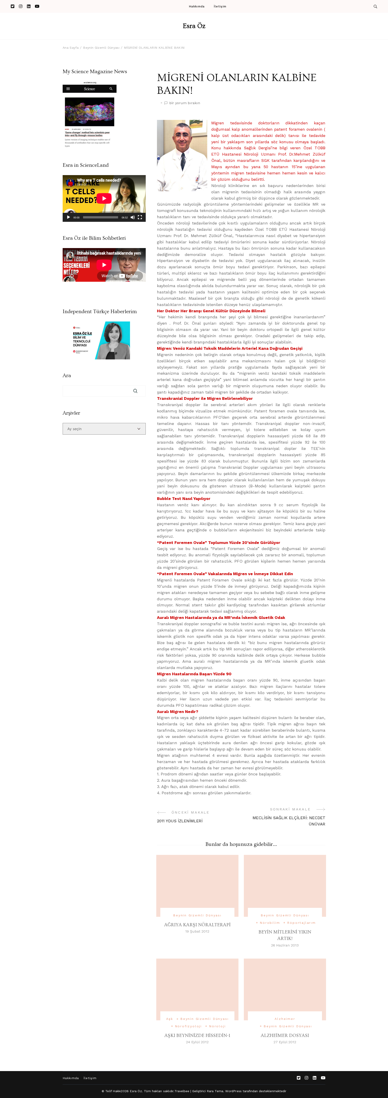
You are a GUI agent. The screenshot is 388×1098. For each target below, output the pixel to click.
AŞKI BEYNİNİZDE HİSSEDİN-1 (197, 1035)
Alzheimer (285, 1019)
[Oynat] (68, 217)
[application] (104, 198)
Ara (67, 375)
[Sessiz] (132, 217)
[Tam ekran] (140, 217)
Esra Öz (194, 26)
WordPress (233, 1091)
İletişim (220, 6)
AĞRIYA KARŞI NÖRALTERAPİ (197, 924)
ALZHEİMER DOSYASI (285, 1035)
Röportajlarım (301, 922)
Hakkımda (197, 6)
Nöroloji (217, 1026)
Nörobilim (270, 922)
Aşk (169, 1019)
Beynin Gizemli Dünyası (197, 915)
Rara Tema (215, 1091)
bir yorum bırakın (184, 103)
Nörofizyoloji (188, 1026)
